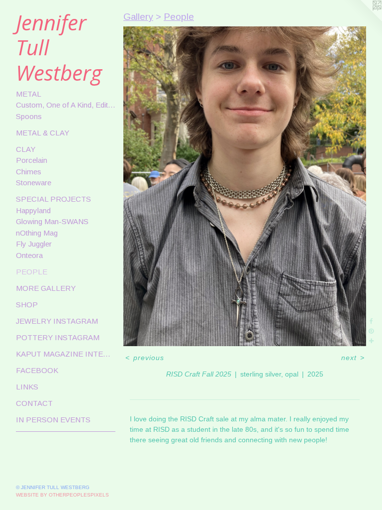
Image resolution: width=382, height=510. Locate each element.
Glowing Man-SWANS (52, 221)
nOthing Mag (37, 233)
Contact (34, 403)
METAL (28, 94)
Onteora (29, 255)
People (31, 271)
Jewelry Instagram (57, 321)
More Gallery (46, 288)
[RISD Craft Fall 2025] (244, 186)
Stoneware (33, 182)
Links (27, 386)
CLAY (25, 149)
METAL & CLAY (42, 132)
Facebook (37, 370)
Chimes (28, 171)
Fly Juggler (34, 244)
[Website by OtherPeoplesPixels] (362, 20)
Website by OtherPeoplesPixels (62, 495)
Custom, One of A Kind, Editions (65, 105)
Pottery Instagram (57, 337)
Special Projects (53, 199)
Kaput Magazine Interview (65, 354)
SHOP (27, 304)
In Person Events (53, 419)
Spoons (29, 116)
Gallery (138, 16)
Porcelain (31, 160)
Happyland (33, 210)
